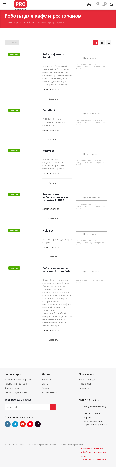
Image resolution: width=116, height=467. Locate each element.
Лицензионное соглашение (94, 459)
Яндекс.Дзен (30, 424)
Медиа (46, 374)
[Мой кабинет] (89, 4)
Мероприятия (49, 392)
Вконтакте (8, 424)
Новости (46, 379)
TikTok (38, 424)
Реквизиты (85, 383)
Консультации (12, 387)
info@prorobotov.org (95, 406)
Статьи (45, 383)
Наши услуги (13, 374)
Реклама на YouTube (16, 383)
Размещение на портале (18, 379)
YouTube (23, 424)
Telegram (15, 424)
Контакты (84, 387)
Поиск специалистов (16, 392)
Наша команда (87, 379)
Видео (45, 387)
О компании (86, 374)
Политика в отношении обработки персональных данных (93, 452)
